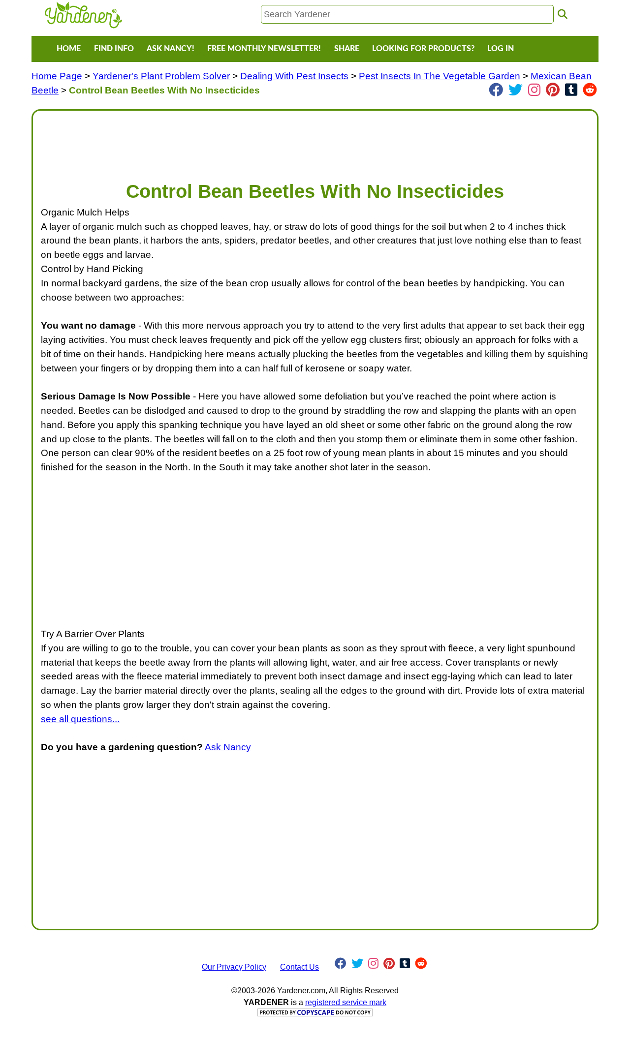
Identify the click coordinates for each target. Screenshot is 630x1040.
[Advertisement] (315, 141)
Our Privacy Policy (234, 967)
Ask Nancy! (170, 49)
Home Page (57, 76)
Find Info (114, 49)
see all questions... (80, 719)
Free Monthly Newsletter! (264, 49)
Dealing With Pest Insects (294, 76)
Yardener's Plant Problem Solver (161, 76)
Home (69, 49)
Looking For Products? (423, 49)
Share (346, 49)
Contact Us (299, 967)
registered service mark (345, 1002)
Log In (500, 49)
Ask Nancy (228, 747)
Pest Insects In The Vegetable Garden (439, 76)
